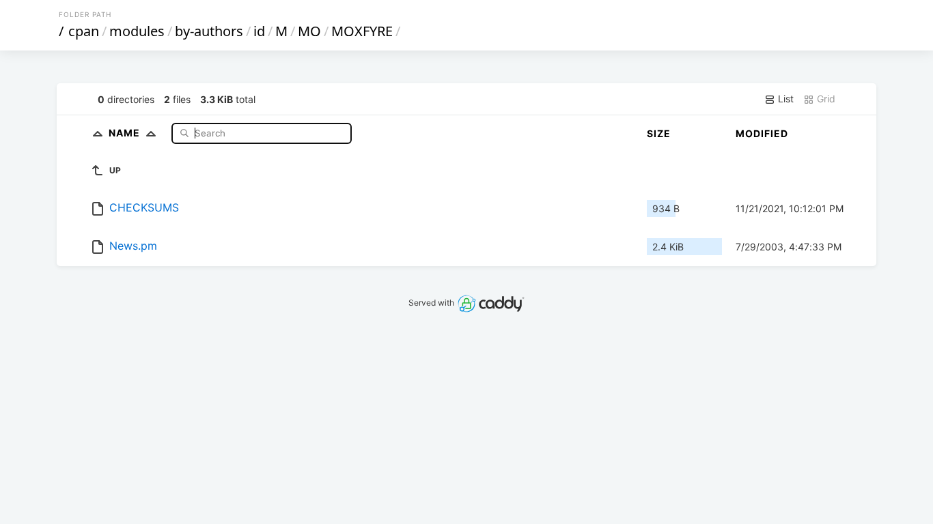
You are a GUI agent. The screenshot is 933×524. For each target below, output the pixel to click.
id (259, 31)
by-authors (209, 31)
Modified (762, 133)
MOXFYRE (362, 31)
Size (659, 133)
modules (137, 31)
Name (126, 133)
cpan (83, 31)
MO (309, 31)
